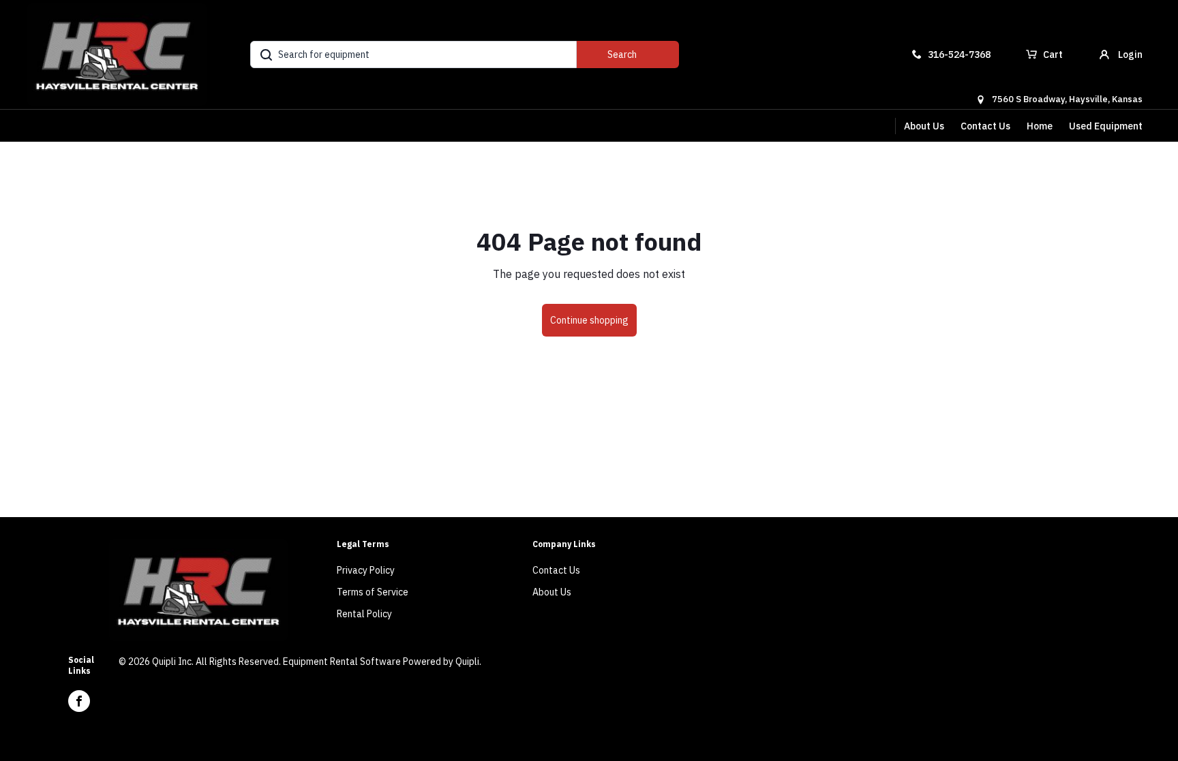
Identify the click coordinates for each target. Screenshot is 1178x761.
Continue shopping (589, 320)
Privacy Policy (366, 570)
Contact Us (985, 126)
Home (1040, 126)
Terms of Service (372, 592)
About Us (924, 126)
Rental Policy (364, 614)
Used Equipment (1106, 126)
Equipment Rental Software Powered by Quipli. (382, 661)
